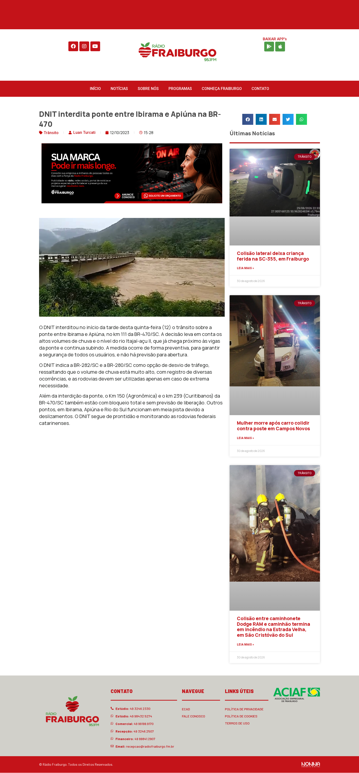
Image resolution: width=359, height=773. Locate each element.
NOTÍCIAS (119, 88)
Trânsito (51, 132)
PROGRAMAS (180, 88)
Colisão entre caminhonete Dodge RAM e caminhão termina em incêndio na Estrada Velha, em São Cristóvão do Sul (273, 626)
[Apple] (280, 46)
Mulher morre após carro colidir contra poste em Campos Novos (273, 426)
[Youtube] (95, 46)
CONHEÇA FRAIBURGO (222, 88)
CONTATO (260, 88)
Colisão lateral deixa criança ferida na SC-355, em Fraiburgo (273, 256)
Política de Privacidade (244, 709)
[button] (247, 119)
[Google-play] (269, 46)
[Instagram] (84, 46)
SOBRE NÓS (148, 88)
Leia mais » (245, 268)
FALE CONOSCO (193, 716)
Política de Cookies (241, 716)
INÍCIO (95, 88)
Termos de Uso (237, 723)
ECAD (186, 709)
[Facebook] (73, 46)
